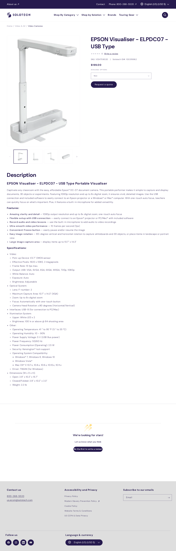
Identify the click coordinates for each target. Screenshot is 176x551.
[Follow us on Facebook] (9, 542)
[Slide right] (77, 157)
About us (12, 4)
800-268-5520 (15, 496)
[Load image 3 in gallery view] (51, 156)
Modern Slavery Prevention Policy (80, 501)
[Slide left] (10, 157)
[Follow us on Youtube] (31, 542)
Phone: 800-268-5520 (121, 4)
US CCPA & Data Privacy (76, 515)
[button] (66, 15)
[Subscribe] (169, 497)
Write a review (111, 53)
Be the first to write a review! (88, 449)
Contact (100, 4)
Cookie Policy (70, 506)
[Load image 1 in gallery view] (20, 156)
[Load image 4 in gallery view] (66, 156)
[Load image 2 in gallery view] (35, 156)
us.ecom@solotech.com (20, 500)
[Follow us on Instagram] (16, 542)
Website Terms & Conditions (78, 511)
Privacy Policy (71, 496)
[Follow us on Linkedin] (23, 542)
